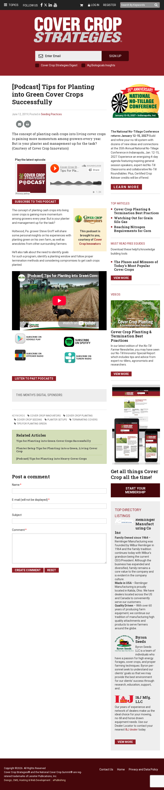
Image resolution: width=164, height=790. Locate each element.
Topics (13, 5)
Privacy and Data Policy (143, 769)
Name (16, 484)
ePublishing (59, 780)
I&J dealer (131, 729)
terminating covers (84, 419)
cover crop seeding (29, 419)
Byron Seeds (141, 639)
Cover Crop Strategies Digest (59, 65)
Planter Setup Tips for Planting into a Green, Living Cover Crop (56, 449)
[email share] (19, 124)
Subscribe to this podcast (35, 201)
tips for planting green (32, 423)
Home (121, 769)
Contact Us (106, 769)
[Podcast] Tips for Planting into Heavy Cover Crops (51, 458)
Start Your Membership (135, 490)
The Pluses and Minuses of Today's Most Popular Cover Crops (136, 266)
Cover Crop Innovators (45, 415)
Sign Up (115, 56)
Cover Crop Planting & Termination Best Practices (136, 211)
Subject (17, 514)
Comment (19, 529)
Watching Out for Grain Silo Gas (133, 220)
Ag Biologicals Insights (101, 65)
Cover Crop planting (79, 415)
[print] (27, 124)
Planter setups (57, 419)
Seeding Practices (51, 114)
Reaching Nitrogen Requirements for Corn (132, 229)
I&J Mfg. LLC (143, 699)
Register (109, 5)
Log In (95, 5)
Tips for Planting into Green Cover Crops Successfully (53, 441)
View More (121, 278)
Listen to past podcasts (34, 378)
